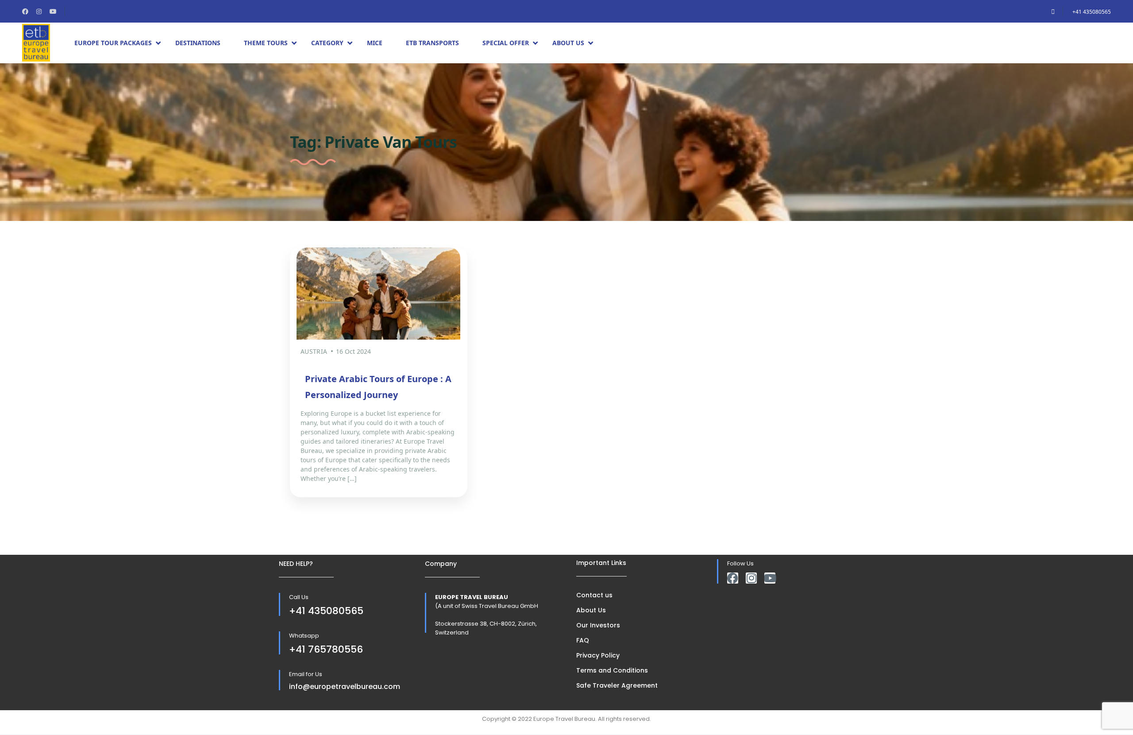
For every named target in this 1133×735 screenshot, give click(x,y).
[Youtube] (769, 578)
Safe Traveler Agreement (617, 685)
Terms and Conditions (612, 670)
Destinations (197, 43)
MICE (374, 43)
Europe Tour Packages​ (113, 43)
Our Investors (598, 625)
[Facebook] (732, 578)
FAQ (582, 640)
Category (327, 43)
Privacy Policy (598, 655)
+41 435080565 (1091, 11)
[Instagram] (751, 578)
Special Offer (505, 43)
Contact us (594, 595)
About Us (568, 43)
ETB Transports (432, 43)
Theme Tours (266, 43)
